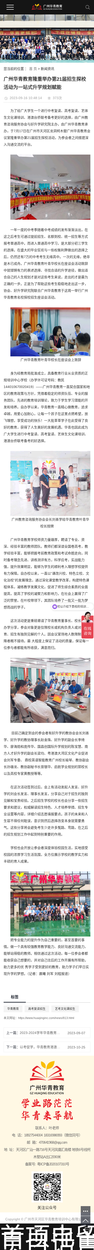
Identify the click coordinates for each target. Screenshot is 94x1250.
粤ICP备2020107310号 (53, 1164)
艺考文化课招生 (65, 1009)
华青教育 (13, 1009)
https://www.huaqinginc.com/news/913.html (46, 1018)
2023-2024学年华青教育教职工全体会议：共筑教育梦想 (40, 1033)
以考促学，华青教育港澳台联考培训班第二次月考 (40, 1047)
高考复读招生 (37, 1009)
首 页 (33, 69)
